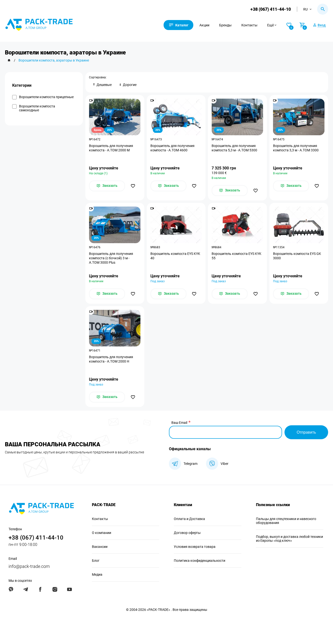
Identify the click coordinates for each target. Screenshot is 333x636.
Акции (204, 25)
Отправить (306, 432)
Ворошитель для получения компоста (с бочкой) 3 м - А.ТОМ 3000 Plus (111, 258)
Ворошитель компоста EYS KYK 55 (236, 256)
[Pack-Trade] (9, 60)
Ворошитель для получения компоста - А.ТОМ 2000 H (111, 359)
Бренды (225, 25)
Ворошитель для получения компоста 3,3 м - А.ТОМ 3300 (296, 148)
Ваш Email (179, 423)
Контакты (249, 25)
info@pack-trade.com (29, 566)
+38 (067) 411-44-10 (270, 9)
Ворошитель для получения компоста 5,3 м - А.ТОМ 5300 (234, 148)
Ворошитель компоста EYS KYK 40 (175, 256)
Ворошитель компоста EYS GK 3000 (297, 256)
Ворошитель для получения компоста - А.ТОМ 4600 (172, 148)
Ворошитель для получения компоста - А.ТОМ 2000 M (111, 148)
